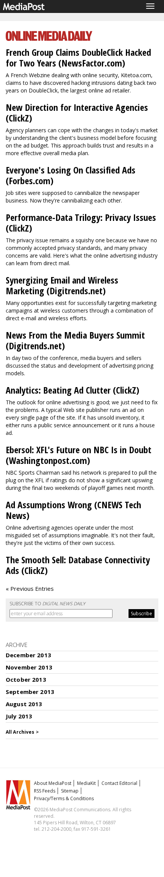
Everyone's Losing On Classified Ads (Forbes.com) (70, 175)
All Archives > (22, 732)
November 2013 (29, 667)
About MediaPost (52, 783)
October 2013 (26, 679)
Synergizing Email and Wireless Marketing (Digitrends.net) (62, 285)
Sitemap (70, 791)
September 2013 (30, 691)
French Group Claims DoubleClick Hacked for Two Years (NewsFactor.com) (78, 57)
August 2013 (24, 704)
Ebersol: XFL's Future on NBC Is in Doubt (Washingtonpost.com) (78, 455)
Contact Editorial (119, 783)
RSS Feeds (44, 791)
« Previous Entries (30, 588)
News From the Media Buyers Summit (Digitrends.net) (75, 340)
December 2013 (28, 655)
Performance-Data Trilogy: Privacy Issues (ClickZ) (81, 222)
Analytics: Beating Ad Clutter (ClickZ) (72, 390)
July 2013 (19, 716)
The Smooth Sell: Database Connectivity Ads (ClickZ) (78, 565)
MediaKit (86, 783)
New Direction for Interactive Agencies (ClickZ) (77, 112)
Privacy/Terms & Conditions (64, 798)
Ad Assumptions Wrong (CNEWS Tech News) (73, 510)
